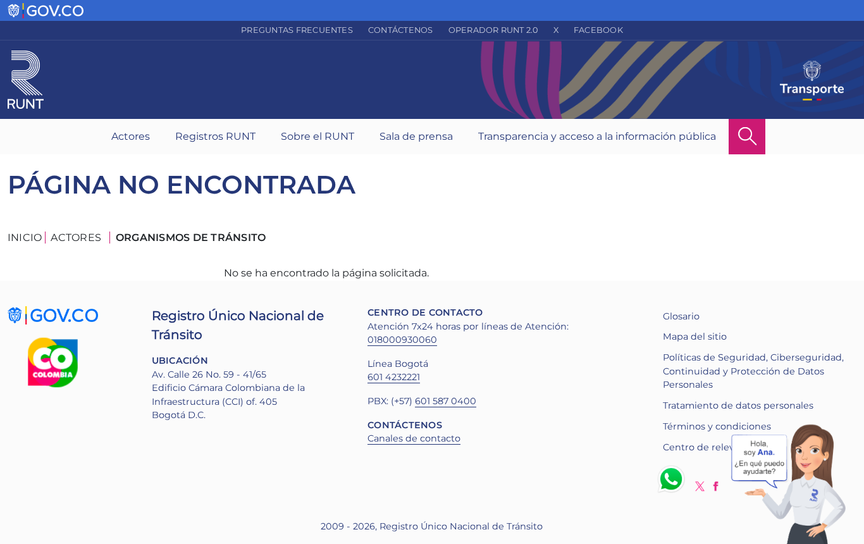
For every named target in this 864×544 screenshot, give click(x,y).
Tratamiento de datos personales (738, 405)
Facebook (598, 30)
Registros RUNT (215, 136)
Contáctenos (400, 30)
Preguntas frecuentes (297, 30)
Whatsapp (673, 479)
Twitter (700, 486)
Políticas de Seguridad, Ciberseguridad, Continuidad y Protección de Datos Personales (753, 371)
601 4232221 (393, 377)
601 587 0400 (445, 401)
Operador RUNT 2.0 (493, 30)
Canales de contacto (413, 438)
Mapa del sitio (695, 336)
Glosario (681, 316)
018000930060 (402, 339)
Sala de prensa (416, 136)
